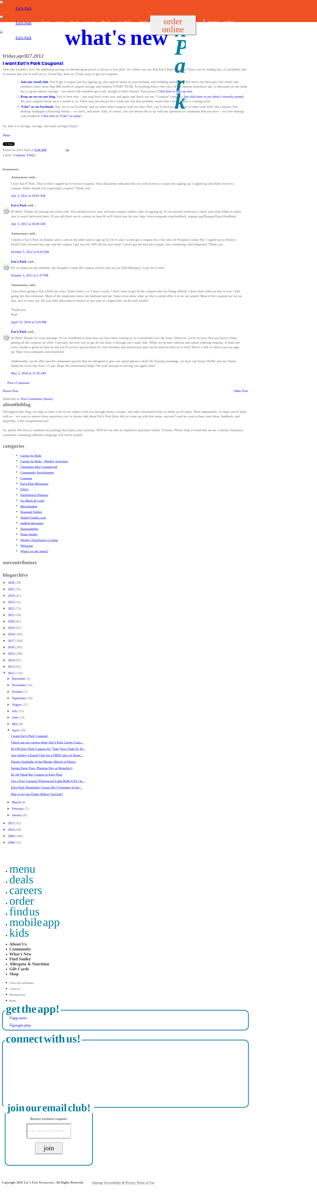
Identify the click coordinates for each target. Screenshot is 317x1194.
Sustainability (29, 529)
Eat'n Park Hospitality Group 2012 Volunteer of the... (46, 787)
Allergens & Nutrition (29, 963)
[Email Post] (66, 150)
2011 (11, 823)
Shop (14, 973)
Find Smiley (20, 959)
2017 (11, 641)
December (19, 678)
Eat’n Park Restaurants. (39, 1182)
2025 (11, 589)
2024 (11, 595)
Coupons (19, 155)
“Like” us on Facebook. (37, 107)
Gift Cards (19, 968)
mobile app (34, 922)
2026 (11, 582)
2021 (11, 615)
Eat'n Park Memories (34, 484)
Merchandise (28, 506)
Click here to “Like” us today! (61, 116)
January (17, 815)
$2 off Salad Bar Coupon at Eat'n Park (36, 774)
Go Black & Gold (32, 501)
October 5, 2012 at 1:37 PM (29, 275)
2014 (11, 660)
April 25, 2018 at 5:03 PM (28, 322)
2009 (11, 836)
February (18, 808)
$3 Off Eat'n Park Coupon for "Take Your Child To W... (48, 749)
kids (19, 932)
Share (6, 135)
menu (213, 22)
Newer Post (10, 391)
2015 (11, 653)
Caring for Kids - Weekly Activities (44, 461)
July (15, 711)
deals (21, 879)
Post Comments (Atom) (37, 399)
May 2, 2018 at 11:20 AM (28, 373)
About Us (18, 944)
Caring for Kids (30, 455)
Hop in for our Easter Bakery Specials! (37, 794)
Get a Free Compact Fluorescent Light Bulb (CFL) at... (48, 781)
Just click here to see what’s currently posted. (214, 96)
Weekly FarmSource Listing (39, 540)
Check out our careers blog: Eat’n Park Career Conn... (47, 742)
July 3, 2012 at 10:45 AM (28, 196)
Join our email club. (35, 82)
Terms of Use (145, 1182)
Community (20, 949)
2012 (11, 673)
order (228, 22)
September (19, 698)
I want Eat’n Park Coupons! (33, 63)
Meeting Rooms (17, 994)
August (17, 704)
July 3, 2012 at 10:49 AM (28, 224)
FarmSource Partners (34, 495)
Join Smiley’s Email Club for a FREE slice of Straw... (47, 755)
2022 (11, 608)
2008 (11, 842)
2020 (11, 621)
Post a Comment (18, 383)
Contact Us (14, 988)
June (15, 717)
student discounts (31, 523)
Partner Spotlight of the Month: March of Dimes (43, 762)
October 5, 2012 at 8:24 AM (30, 252)
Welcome (26, 546)
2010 (11, 829)
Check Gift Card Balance (21, 983)
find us (210, 31)
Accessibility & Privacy (120, 1182)
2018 (11, 634)
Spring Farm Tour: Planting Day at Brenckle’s (41, 768)
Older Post (241, 391)
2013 (11, 666)
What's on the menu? (34, 551)
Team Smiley (29, 534)
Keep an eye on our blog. (38, 96)
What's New (20, 954)
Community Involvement (37, 472)
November (19, 685)
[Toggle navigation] (203, 21)
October (17, 691)
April (16, 730)
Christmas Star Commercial (38, 467)
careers (25, 890)
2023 (11, 602)
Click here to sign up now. (175, 91)
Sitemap (97, 1182)
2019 (11, 628)
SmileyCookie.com (33, 517)
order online (173, 25)
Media (12, 1000)
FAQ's (31, 155)
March (16, 802)
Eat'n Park (19, 205)
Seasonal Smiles (31, 512)
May (15, 724)
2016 (11, 647)
